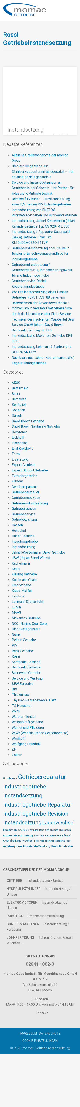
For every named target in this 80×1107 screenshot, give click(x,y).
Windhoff (19, 738)
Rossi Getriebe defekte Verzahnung (20, 830)
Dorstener (19, 432)
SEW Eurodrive (22, 684)
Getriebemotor (10, 778)
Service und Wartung (27, 678)
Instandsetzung (23, 547)
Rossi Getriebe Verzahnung (37, 846)
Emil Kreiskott (22, 448)
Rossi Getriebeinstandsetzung (18, 835)
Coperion (18, 410)
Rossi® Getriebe (62, 846)
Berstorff (19, 399)
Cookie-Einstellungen (40, 1041)
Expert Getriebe (24, 465)
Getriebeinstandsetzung (30, 503)
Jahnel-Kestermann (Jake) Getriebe (38, 552)
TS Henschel (21, 706)
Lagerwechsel (58, 823)
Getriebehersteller (25, 492)
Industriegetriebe (25, 541)
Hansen (17, 525)
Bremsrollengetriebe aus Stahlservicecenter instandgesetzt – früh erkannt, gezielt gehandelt (43, 171)
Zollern (17, 755)
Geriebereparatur (24, 487)
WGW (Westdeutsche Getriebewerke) (40, 733)
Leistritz (18, 596)
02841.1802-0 (40, 964)
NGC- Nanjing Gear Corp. (29, 624)
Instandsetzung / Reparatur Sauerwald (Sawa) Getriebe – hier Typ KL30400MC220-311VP (41, 237)
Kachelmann (21, 563)
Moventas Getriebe (26, 618)
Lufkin (16, 607)
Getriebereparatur (42, 776)
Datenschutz (50, 1033)
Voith (16, 711)
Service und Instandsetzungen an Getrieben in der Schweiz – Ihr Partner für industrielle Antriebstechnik (43, 187)
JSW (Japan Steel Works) (31, 558)
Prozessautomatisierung (35, 916)
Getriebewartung (24, 519)
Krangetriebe (21, 585)
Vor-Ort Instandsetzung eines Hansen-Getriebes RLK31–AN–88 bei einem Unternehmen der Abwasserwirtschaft (40, 297)
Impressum (28, 1033)
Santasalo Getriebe (26, 662)
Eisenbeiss (20, 443)
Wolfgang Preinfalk (26, 744)
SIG (14, 689)
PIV (14, 645)
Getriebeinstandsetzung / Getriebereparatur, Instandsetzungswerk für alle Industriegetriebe (42, 270)
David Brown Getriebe (28, 421)
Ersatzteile (20, 459)
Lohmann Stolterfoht (28, 602)
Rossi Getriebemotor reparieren (49, 840)
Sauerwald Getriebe (26, 673)
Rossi (16, 656)
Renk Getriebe (22, 651)
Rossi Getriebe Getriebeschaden (55, 830)
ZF (14, 749)
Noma (16, 635)
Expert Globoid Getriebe (30, 470)
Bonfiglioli (19, 405)
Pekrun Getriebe (24, 640)
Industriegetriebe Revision (35, 813)
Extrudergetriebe (24, 476)
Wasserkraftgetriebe (27, 722)
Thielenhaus (21, 695)
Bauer (16, 394)
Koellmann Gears (24, 580)
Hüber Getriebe (23, 536)
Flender (17, 481)
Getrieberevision (24, 509)
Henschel (19, 531)
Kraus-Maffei (22, 591)
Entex (16, 454)
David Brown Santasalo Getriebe (36, 426)
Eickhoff (18, 437)
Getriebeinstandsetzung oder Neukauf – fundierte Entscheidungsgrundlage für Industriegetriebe (42, 253)
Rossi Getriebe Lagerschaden (48, 835)
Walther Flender (24, 717)
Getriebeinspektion (26, 498)
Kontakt (41, 1013)
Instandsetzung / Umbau (35, 881)
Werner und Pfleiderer (28, 728)
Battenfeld (20, 388)
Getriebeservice (24, 514)
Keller (16, 569)
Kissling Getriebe (24, 574)
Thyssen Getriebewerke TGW (34, 700)
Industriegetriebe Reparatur (37, 804)
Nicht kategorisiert (26, 629)
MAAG (16, 612)
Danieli (17, 416)
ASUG (16, 383)
